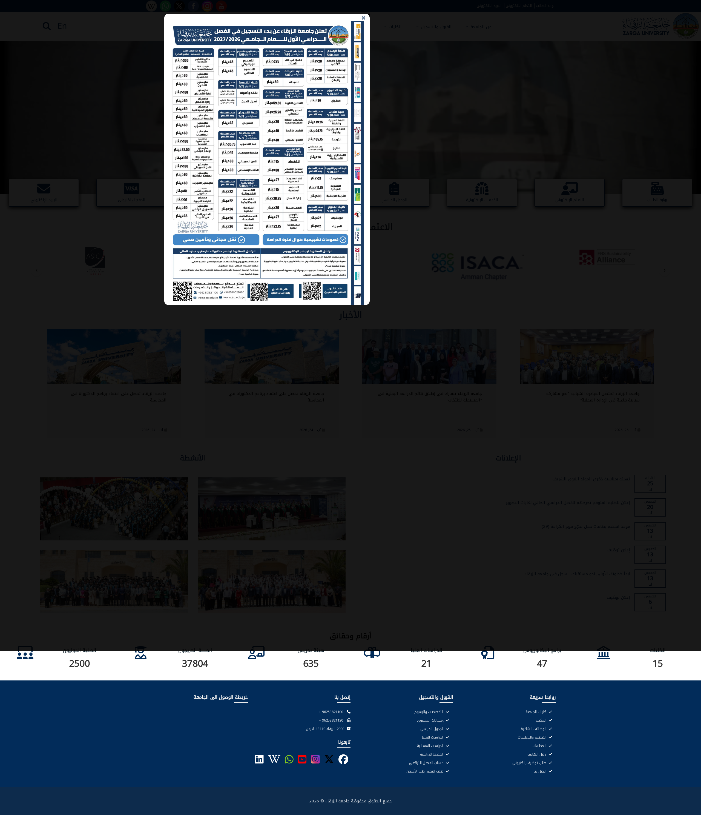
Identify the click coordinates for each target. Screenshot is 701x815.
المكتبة (541, 720)
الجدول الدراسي (432, 728)
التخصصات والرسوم (429, 711)
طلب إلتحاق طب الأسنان (425, 771)
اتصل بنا (540, 771)
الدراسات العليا (433, 737)
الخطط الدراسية (432, 754)
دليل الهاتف (537, 754)
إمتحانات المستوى (431, 720)
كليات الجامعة (536, 711)
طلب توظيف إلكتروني (529, 762)
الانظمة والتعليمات (532, 737)
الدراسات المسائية (431, 745)
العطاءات (540, 745)
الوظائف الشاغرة (534, 728)
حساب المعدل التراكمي (427, 762)
